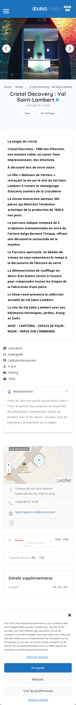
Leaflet (64, 480)
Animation (15, 348)
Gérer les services (37, 657)
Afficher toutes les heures (34, 544)
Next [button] (69, 48)
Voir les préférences (38, 691)
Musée (19, 87)
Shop (11, 379)
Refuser (38, 679)
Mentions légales (38, 700)
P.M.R (12, 366)
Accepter (38, 668)
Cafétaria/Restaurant (22, 360)
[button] (70, 615)
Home (7, 87)
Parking (13, 373)
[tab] (38, 390)
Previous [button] (6, 48)
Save (27, 113)
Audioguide (15, 354)
